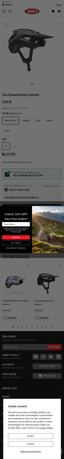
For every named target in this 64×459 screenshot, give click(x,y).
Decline (30, 444)
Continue (16, 237)
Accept (30, 436)
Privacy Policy (46, 428)
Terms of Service (11, 248)
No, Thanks (16, 243)
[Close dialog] (61, 208)
